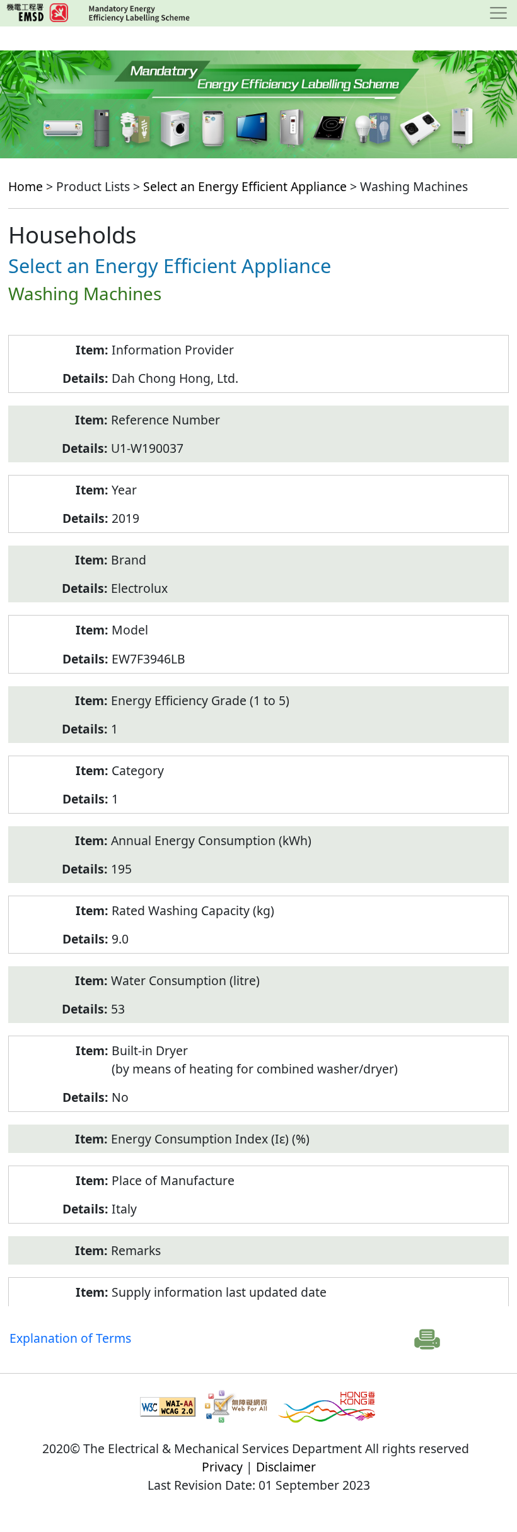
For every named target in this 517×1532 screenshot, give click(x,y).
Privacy (222, 1466)
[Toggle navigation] (498, 13)
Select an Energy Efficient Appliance (245, 186)
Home (25, 186)
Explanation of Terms (70, 1338)
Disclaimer (286, 1466)
